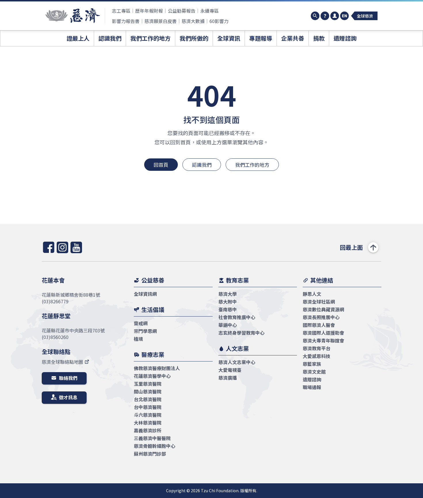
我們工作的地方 (252, 164)
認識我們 (202, 164)
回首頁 (161, 164)
